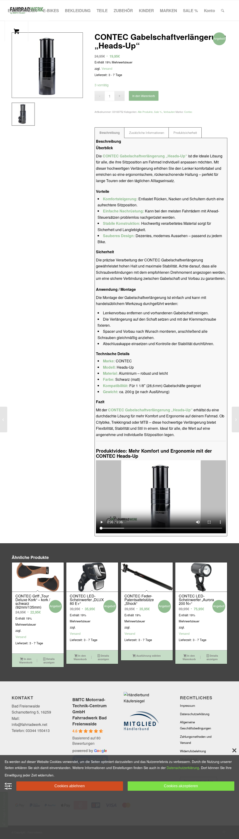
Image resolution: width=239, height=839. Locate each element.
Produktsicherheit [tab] (185, 132)
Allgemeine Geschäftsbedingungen (195, 725)
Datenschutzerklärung (194, 714)
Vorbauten (169, 112)
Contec (188, 112)
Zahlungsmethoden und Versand (195, 739)
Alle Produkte (145, 112)
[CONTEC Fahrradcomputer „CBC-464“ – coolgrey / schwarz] (3, 419)
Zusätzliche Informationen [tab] (146, 132)
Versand (107, 68)
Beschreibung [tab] (109, 132)
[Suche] (222, 10)
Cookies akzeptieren (181, 786)
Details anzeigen (49, 660)
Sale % (158, 112)
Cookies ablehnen (69, 786)
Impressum (187, 705)
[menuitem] (22, 10)
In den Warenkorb (143, 96)
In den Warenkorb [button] (25, 660)
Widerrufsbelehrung (193, 751)
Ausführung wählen (148, 655)
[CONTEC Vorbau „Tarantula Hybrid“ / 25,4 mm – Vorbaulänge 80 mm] (235, 419)
